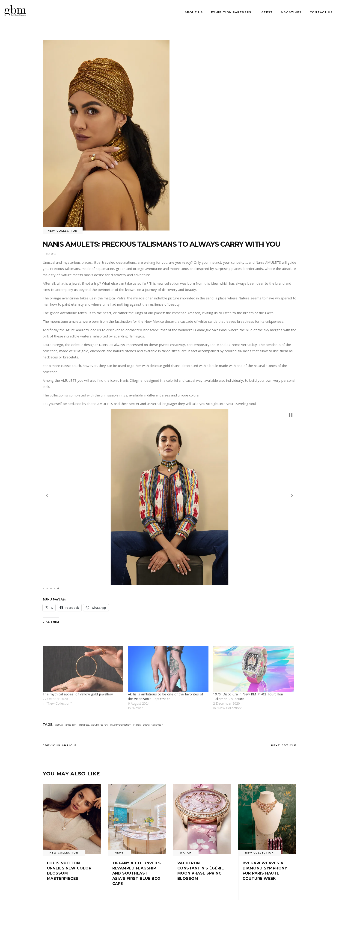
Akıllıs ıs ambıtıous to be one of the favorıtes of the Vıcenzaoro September (165, 696)
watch (186, 852)
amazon (71, 724)
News (119, 852)
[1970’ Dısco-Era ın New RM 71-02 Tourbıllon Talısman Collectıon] (253, 669)
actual (59, 724)
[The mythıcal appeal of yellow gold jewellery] (83, 669)
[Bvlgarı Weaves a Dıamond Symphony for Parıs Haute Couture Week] (267, 819)
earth (104, 724)
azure (95, 724)
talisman (157, 724)
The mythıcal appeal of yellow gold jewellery (78, 694)
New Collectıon (62, 230)
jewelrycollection (120, 724)
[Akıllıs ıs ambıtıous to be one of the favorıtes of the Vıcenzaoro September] (168, 669)
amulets (83, 724)
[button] (47, 495)
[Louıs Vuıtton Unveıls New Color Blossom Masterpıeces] (72, 819)
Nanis (137, 724)
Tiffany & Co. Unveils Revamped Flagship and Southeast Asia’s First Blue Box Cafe (136, 873)
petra (146, 724)
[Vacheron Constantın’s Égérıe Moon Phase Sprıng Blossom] (202, 819)
